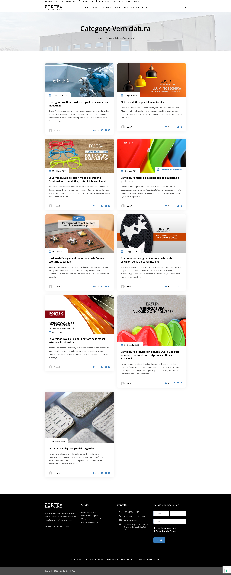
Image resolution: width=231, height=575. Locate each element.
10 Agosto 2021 (130, 171)
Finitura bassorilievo (89, 522)
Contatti (135, 7)
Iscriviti (159, 540)
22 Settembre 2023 (59, 95)
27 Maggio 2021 (130, 251)
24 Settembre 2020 (131, 345)
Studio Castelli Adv (67, 571)
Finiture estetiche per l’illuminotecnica (142, 102)
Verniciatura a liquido (89, 515)
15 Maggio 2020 (58, 442)
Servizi (106, 7)
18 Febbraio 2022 (59, 171)
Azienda (96, 7)
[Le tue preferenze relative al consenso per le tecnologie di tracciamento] (227, 570)
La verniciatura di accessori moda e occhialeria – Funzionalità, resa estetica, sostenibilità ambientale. (78, 179)
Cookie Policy (63, 526)
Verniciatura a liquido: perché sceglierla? (71, 448)
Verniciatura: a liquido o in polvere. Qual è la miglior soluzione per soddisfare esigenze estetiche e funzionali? (150, 355)
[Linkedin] (106, 130)
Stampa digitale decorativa (92, 519)
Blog (126, 7)
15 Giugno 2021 (58, 251)
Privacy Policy (50, 526)
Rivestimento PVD (88, 512)
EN (143, 7)
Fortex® (57, 130)
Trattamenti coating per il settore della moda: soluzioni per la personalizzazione (147, 260)
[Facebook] (102, 130)
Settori (117, 7)
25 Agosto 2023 (130, 95)
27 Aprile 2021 (57, 332)
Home (87, 7)
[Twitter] (109, 130)
